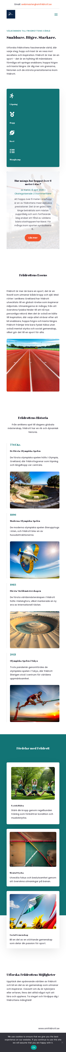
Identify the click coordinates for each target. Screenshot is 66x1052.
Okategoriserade (24, 193)
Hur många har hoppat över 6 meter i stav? (33, 182)
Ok (33, 1047)
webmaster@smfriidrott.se (36, 4)
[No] (62, 1042)
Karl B (27, 189)
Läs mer (33, 237)
